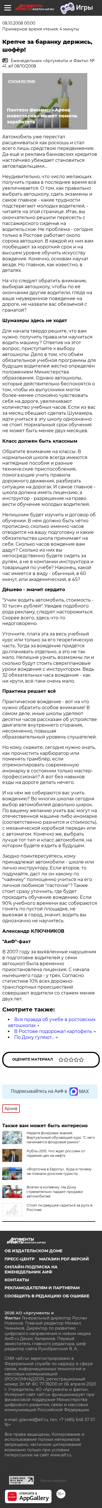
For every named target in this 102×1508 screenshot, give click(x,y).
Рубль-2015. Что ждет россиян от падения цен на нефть (56, 1153)
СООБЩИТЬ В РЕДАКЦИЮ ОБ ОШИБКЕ (47, 1296)
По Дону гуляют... (34, 1037)
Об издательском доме (33, 1250)
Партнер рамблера (53, 1480)
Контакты (17, 1279)
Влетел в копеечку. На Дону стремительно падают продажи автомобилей (55, 1191)
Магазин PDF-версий (64, 1259)
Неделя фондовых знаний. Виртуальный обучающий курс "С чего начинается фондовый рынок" (61, 1137)
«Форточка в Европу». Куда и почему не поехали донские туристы (59, 1171)
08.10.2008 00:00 (18, 23)
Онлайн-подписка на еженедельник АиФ (31, 1269)
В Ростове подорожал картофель (53, 1031)
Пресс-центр (20, 1259)
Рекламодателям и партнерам (42, 1287)
